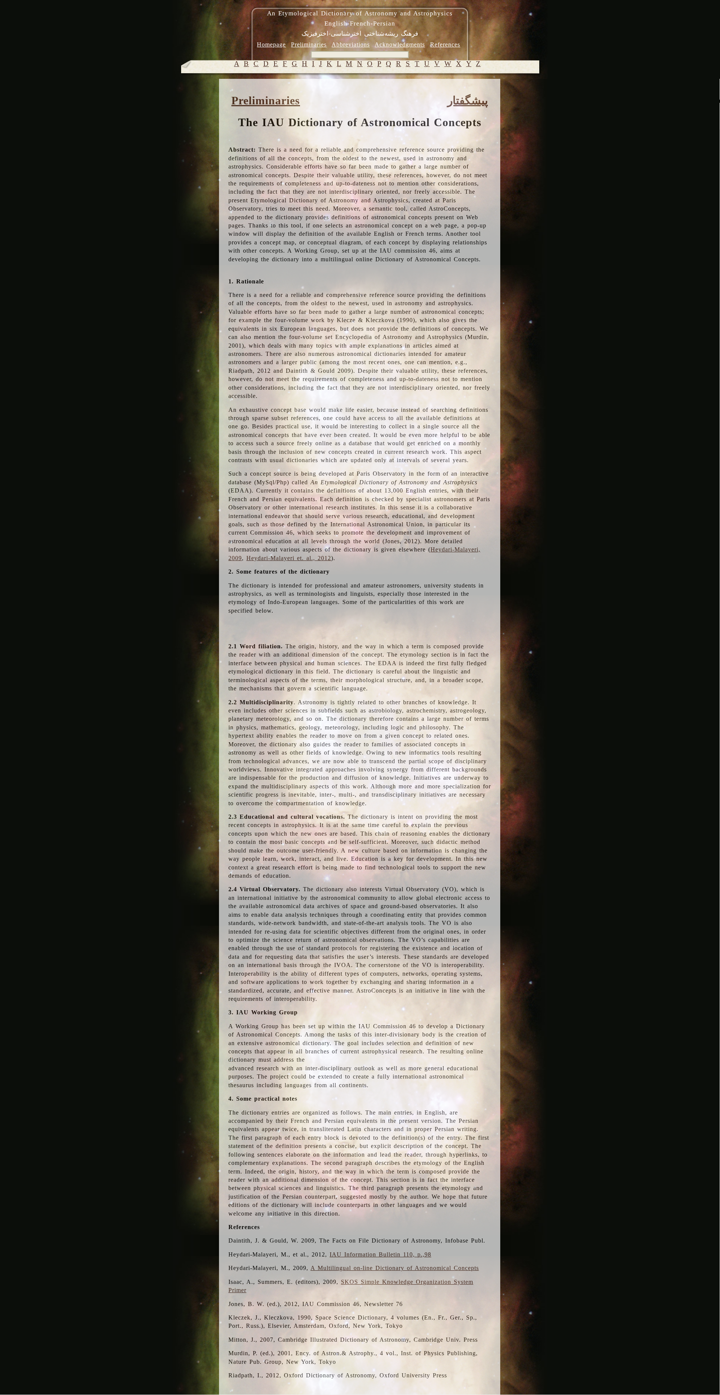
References (445, 44)
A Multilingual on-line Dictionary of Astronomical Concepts (394, 1268)
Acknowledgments (400, 44)
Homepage (271, 44)
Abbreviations (351, 44)
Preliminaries (309, 44)
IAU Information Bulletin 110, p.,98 (380, 1254)
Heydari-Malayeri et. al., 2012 (288, 558)
